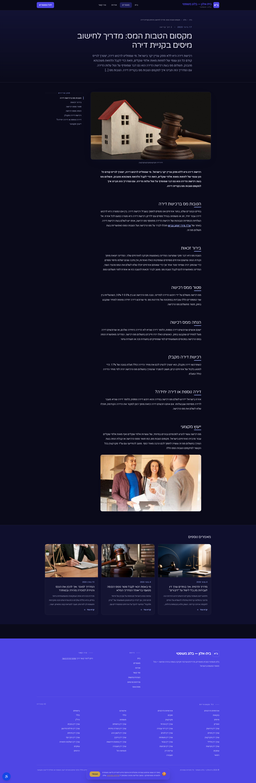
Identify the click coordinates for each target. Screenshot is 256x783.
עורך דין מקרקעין (212, 737)
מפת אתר (136, 686)
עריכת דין (169, 750)
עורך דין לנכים (167, 733)
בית (136, 5)
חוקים (170, 715)
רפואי (216, 755)
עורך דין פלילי (213, 741)
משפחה (123, 719)
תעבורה (169, 755)
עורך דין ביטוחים (119, 724)
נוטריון (216, 724)
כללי (124, 715)
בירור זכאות (76, 102)
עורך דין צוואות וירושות (116, 741)
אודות (114, 5)
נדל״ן (77, 719)
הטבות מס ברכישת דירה (70, 97)
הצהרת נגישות (134, 677)
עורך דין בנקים (74, 724)
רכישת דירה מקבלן (72, 115)
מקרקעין (169, 719)
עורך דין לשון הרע (118, 733)
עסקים (77, 746)
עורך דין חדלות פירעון (70, 728)
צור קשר (102, 5)
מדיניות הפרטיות (113, 775)
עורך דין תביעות (212, 746)
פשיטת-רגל (121, 750)
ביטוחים (76, 710)
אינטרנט (122, 710)
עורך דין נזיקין (120, 737)
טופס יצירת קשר (69, 658)
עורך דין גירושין (212, 728)
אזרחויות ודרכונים (211, 710)
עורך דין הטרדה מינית (117, 728)
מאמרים (125, 5)
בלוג (184, 20)
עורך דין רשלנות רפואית (70, 741)
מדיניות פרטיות (133, 682)
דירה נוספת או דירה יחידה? (68, 119)
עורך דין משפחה (166, 737)
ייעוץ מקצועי (75, 124)
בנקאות (216, 715)
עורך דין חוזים (213, 733)
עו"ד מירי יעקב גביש (179, 225)
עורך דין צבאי (167, 741)
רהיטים (77, 750)
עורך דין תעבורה (119, 746)
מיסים (216, 719)
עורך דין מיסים (74, 733)
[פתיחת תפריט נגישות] (6, 776)
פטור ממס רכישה (73, 106)
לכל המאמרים (45, 5)
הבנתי (95, 774)
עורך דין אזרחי (167, 724)
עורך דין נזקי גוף (73, 737)
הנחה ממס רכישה (73, 111)
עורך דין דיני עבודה (165, 728)
